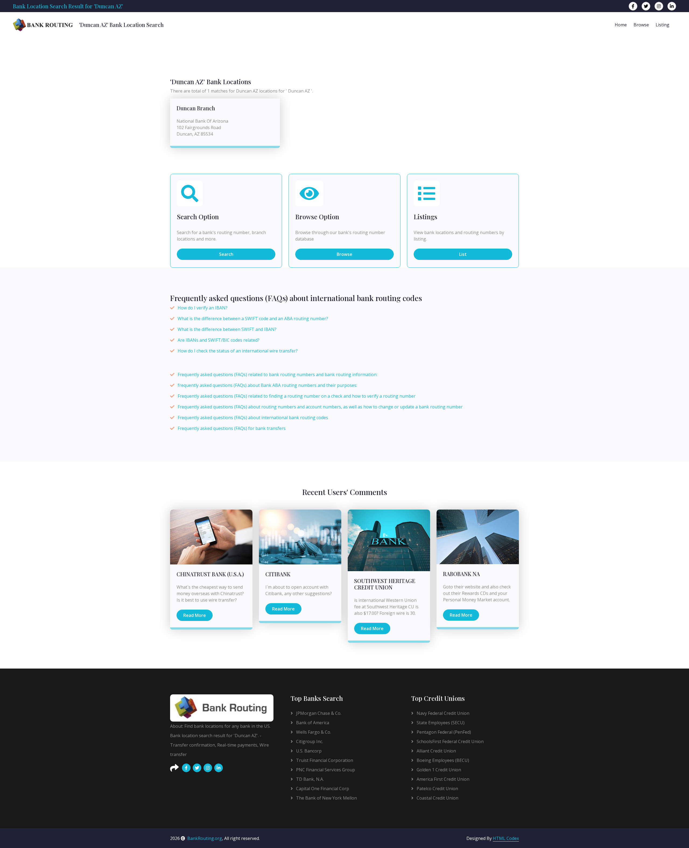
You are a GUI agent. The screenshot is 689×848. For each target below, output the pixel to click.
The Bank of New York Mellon (326, 798)
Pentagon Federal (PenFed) (443, 732)
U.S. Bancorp (308, 751)
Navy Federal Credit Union (442, 713)
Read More (194, 615)
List (463, 254)
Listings (425, 217)
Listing (662, 25)
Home (621, 25)
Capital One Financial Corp (322, 789)
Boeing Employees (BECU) (442, 760)
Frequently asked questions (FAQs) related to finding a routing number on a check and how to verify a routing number (297, 396)
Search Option (198, 217)
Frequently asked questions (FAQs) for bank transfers (232, 428)
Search (226, 254)
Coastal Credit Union (437, 798)
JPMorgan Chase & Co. (318, 713)
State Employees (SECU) (440, 723)
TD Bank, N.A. (309, 779)
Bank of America (312, 723)
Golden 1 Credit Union (438, 770)
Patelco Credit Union (437, 789)
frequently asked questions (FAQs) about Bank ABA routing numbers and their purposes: (267, 385)
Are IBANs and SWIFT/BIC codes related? (218, 340)
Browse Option (317, 217)
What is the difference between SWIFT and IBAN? (227, 329)
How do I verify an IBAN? (202, 308)
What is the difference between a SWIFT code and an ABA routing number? (253, 318)
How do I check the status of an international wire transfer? (238, 351)
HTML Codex (506, 838)
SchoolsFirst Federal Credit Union (450, 741)
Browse (641, 25)
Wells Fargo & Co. (313, 732)
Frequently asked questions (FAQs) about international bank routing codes (253, 418)
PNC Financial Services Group (325, 770)
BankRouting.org (204, 838)
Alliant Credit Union (436, 751)
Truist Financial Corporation (324, 760)
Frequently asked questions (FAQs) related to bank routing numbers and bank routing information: (277, 374)
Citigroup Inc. (309, 741)
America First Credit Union (442, 779)
